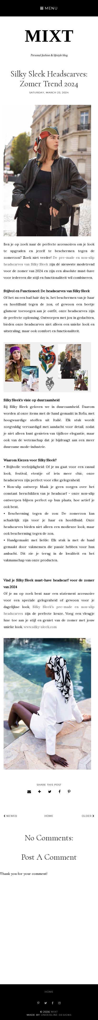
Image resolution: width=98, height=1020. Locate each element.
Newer (11, 815)
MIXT (49, 36)
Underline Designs (56, 1014)
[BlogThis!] (39, 791)
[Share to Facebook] (59, 791)
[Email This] (29, 791)
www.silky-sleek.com (40, 627)
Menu (51, 8)
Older (87, 815)
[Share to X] (50, 791)
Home (48, 815)
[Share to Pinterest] (69, 791)
